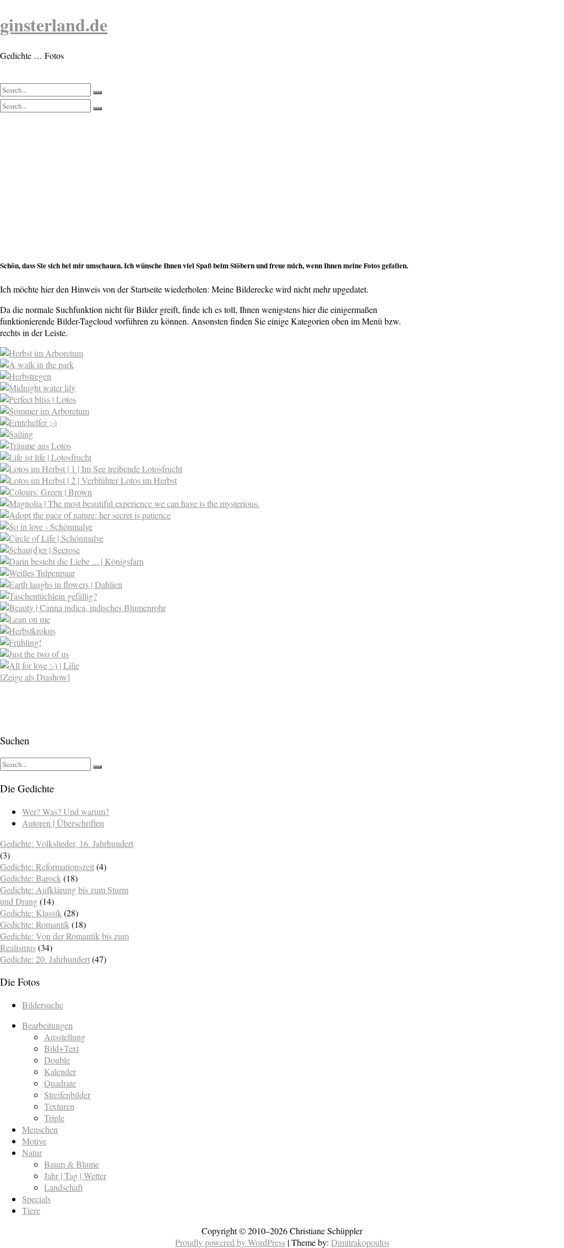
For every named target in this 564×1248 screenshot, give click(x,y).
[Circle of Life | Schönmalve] (52, 538)
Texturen (59, 1106)
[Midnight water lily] (37, 387)
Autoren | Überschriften (63, 823)
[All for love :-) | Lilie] (39, 665)
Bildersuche (42, 1005)
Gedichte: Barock (30, 878)
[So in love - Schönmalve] (46, 526)
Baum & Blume (71, 1164)
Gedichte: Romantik (34, 924)
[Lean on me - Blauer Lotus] (25, 619)
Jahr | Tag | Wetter (75, 1175)
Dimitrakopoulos (360, 1242)
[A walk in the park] (37, 364)
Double (57, 1060)
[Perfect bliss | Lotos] (38, 399)
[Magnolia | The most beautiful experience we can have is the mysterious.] (129, 503)
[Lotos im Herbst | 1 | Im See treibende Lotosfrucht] (91, 468)
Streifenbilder (67, 1094)
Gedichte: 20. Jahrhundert (45, 959)
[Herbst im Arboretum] (41, 353)
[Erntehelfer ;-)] (28, 422)
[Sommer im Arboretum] (44, 411)
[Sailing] (16, 434)
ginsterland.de (53, 24)
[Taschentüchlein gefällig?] (48, 596)
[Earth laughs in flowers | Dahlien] (61, 584)
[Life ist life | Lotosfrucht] (45, 457)
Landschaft (63, 1187)
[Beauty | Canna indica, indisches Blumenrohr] (83, 607)
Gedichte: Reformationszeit (47, 866)
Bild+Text (61, 1048)
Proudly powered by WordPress (230, 1242)
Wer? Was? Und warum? (65, 811)
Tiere (31, 1210)
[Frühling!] (20, 642)
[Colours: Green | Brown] (46, 492)
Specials (36, 1198)
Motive (34, 1141)
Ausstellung (64, 1036)
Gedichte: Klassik (31, 913)
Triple (54, 1117)
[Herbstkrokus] (28, 630)
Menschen (40, 1129)
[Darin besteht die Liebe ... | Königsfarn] (72, 561)
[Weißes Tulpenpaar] (37, 573)
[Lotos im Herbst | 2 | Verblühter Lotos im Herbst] (88, 480)
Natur (32, 1152)
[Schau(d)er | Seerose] (40, 549)
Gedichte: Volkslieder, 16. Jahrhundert (66, 843)
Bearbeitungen (47, 1025)
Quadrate (60, 1083)
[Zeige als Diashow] (35, 677)
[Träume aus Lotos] (35, 445)
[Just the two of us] (34, 654)
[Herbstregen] (25, 376)
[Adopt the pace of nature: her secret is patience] (85, 515)
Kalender (60, 1071)
